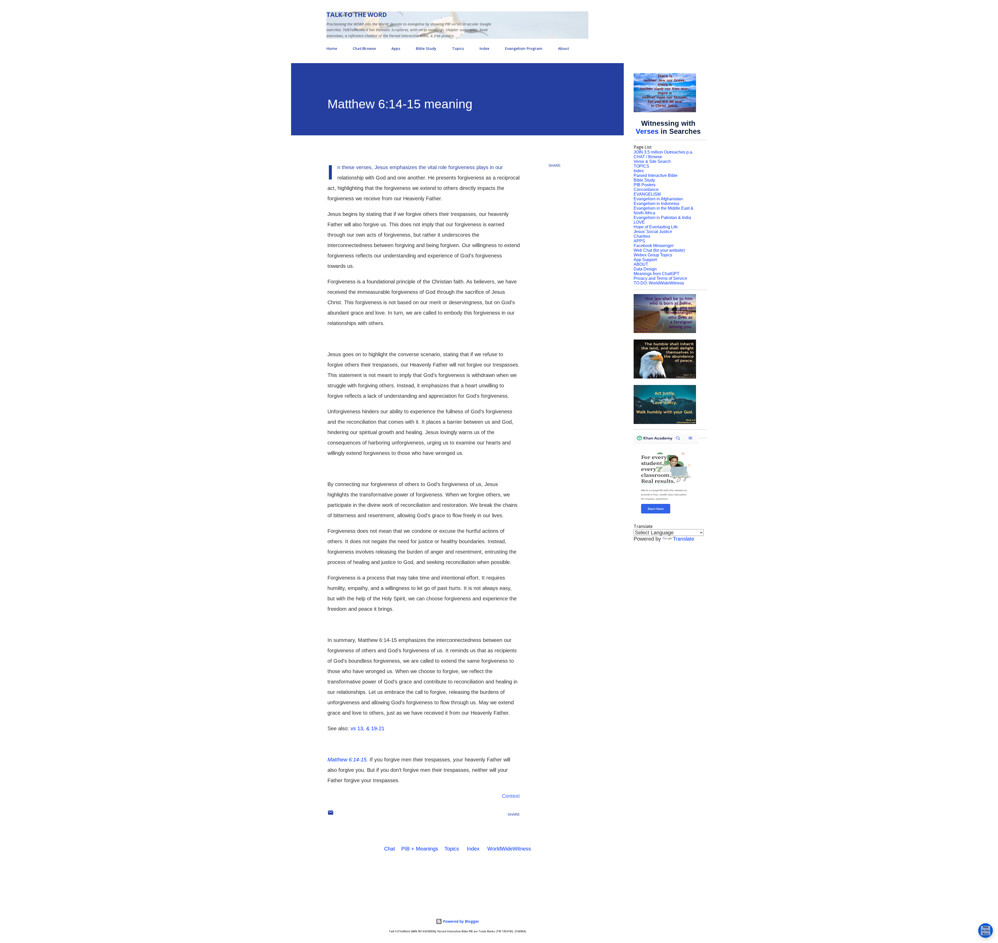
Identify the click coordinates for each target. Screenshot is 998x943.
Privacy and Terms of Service (660, 278)
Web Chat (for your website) (659, 250)
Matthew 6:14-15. (347, 759)
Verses (647, 131)
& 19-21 (375, 728)
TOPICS (641, 166)
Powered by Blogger (460, 921)
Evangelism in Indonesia (656, 203)
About (563, 48)
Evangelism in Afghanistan (658, 199)
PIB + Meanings (419, 849)
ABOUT (641, 264)
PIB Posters (644, 185)
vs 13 (357, 728)
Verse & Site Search (652, 161)
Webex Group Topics (653, 255)
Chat (389, 849)
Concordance (646, 189)
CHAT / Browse (648, 157)
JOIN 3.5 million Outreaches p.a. (663, 152)
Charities (642, 236)
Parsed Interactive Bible (656, 175)
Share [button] (554, 165)
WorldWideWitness (509, 849)
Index (484, 48)
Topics (458, 48)
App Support (645, 259)
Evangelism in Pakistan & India (662, 217)
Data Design (645, 269)
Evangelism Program (523, 48)
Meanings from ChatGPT (656, 273)
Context (511, 796)
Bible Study (426, 48)
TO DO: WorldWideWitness (659, 283)
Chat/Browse (364, 48)
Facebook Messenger (654, 245)
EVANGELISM (647, 194)
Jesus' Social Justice (653, 231)
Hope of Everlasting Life (656, 227)
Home (331, 48)
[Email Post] (330, 814)
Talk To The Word (356, 14)
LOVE (639, 222)
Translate (683, 539)
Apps (395, 48)
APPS (639, 241)
